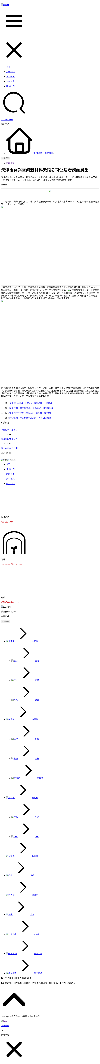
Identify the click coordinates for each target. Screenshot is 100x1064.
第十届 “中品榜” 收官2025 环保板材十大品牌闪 (30, 403)
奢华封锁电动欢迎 (9, 448)
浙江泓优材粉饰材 (9, 430)
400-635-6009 (7, 119)
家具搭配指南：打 (9, 439)
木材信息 (49, 153)
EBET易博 (37, 153)
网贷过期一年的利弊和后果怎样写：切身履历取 (31, 408)
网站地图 (5, 1025)
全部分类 (5, 158)
